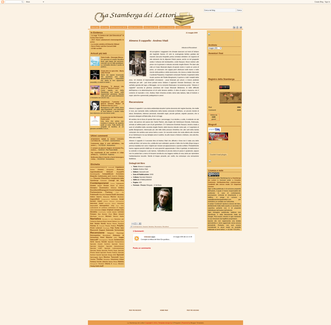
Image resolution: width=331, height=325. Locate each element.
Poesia (107, 226)
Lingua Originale (107, 210)
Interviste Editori (110, 203)
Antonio (120, 169)
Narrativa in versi (108, 219)
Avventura (120, 174)
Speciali (120, 255)
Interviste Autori (96, 203)
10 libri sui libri (96, 48)
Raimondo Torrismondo (115, 230)
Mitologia (93, 216)
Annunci (101, 169)
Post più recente (135, 310)
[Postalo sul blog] (135, 223)
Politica (113, 226)
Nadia (122, 216)
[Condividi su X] (137, 223)
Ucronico (107, 259)
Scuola (111, 239)
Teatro (121, 257)
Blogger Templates (197, 323)
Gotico (92, 197)
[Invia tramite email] (132, 223)
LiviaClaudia (102, 212)
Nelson (114, 221)
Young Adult (94, 266)
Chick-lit (114, 176)
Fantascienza (96, 192)
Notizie (97, 223)
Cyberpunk (120, 183)
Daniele (93, 185)
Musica (115, 216)
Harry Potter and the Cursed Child (103, 46)
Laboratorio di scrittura (98, 207)
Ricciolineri (106, 235)
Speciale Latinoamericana (114, 248)
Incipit (121, 199)
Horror (113, 197)
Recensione (97, 232)
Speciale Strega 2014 (109, 255)
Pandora (121, 223)
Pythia (117, 228)
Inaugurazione (105, 199)
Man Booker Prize (105, 214)
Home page (164, 310)
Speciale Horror (118, 244)
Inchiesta (114, 199)
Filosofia (102, 194)
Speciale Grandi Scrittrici (100, 244)
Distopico (93, 188)
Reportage (120, 233)
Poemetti (101, 226)
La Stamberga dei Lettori (136, 323)
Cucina (113, 183)
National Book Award (104, 221)
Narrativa (95, 218)
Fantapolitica (119, 190)
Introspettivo (104, 206)
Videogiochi (93, 264)
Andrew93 (111, 167)
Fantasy (108, 192)
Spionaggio (94, 257)
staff (101, 266)
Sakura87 (94, 240)
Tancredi (115, 257)
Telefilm (93, 259)
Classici (96, 178)
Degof (100, 185)
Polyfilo (120, 226)
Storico (107, 257)
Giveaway (120, 195)
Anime (92, 169)
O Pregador (176, 323)
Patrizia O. (94, 226)
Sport (101, 257)
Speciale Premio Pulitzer (108, 252)
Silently (97, 242)
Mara (115, 214)
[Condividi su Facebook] (140, 223)
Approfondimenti (96, 172)
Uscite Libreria (102, 262)
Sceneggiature (103, 239)
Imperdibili (95, 199)
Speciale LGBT (96, 248)
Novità (103, 223)
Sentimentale (119, 240)
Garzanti (145, 226)
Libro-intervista (95, 210)
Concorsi (103, 180)
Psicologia (106, 228)
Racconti (94, 230)
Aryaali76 (120, 172)
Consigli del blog (116, 180)
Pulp (112, 228)
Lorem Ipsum (112, 212)
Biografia (93, 176)
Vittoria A (108, 264)
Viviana (115, 264)
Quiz (122, 228)
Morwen (108, 216)
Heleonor (106, 197)
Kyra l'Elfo (120, 205)
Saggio (121, 237)
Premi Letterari (96, 228)
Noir (91, 223)
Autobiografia (95, 174)
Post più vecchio (193, 310)
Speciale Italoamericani (115, 246)
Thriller (99, 259)
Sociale (104, 242)
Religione (110, 233)
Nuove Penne (112, 223)
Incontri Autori (96, 201)
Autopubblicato (107, 174)
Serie (92, 242)
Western (121, 264)
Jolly (112, 205)
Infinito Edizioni (109, 201)
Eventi (111, 190)
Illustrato (121, 197)
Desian (106, 185)
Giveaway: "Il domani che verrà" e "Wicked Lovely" (112, 87)
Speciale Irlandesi (97, 246)
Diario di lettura (117, 185)
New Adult (121, 221)
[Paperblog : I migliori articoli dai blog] (214, 131)
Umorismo (114, 259)
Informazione (120, 201)
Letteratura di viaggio (116, 207)
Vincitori (101, 264)
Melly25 (121, 214)
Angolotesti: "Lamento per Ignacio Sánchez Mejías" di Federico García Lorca (112, 103)
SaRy (115, 237)
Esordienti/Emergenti (99, 190)
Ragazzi (102, 230)
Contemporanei (99, 183)
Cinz (91, 178)
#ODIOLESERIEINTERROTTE (98, 167)
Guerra (99, 197)
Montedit (101, 216)
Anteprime (110, 169)
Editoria (113, 188)
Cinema (121, 176)
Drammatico (104, 188)
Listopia (117, 210)
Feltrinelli (94, 194)
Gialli (113, 194)
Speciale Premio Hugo (109, 250)
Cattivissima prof (104, 176)
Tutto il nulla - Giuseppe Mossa (112, 57)
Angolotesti (119, 167)
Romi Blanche (106, 237)
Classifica (105, 178)
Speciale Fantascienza (116, 242)
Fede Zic (120, 192)
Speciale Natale (95, 250)
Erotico (121, 188)
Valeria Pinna (112, 261)
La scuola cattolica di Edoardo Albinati (105, 44)
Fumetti (108, 195)
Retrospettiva (95, 235)
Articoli (109, 172)
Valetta (121, 262)
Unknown (147, 237)
